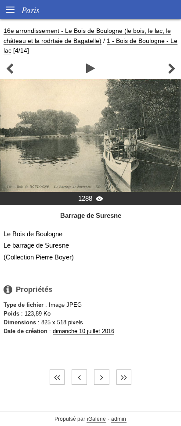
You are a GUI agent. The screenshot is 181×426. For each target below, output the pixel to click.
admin (118, 419)
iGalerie (96, 419)
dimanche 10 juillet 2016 (83, 331)
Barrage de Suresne (90, 215)
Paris (30, 9)
